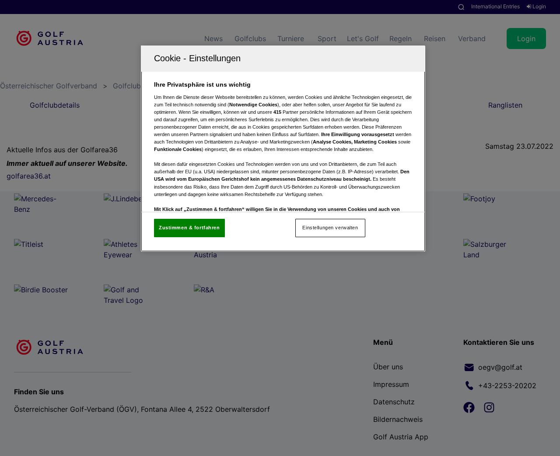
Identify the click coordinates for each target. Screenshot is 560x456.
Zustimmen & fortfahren (189, 227)
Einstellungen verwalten (330, 227)
